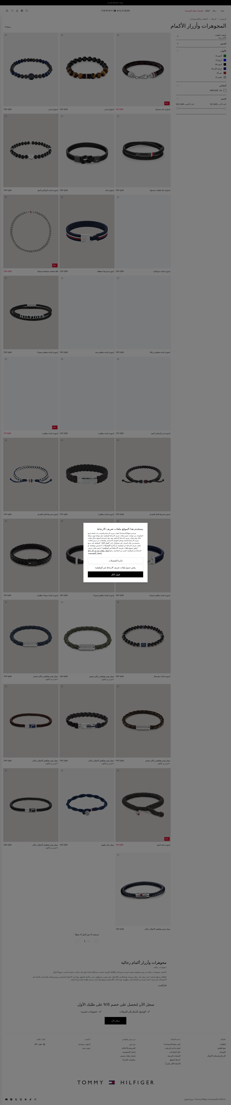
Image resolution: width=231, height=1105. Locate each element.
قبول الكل (115, 574)
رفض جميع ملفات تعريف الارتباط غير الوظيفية (115, 567)
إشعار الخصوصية (94, 553)
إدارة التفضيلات (115, 560)
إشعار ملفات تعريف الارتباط (98, 550)
